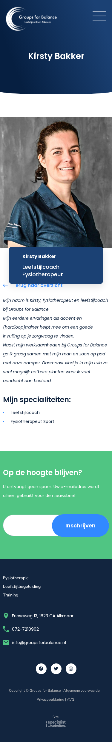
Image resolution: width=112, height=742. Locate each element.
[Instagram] (71, 668)
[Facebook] (41, 668)
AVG (71, 699)
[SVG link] (56, 725)
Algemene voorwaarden (82, 690)
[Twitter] (56, 668)
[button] (99, 16)
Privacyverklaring (50, 699)
